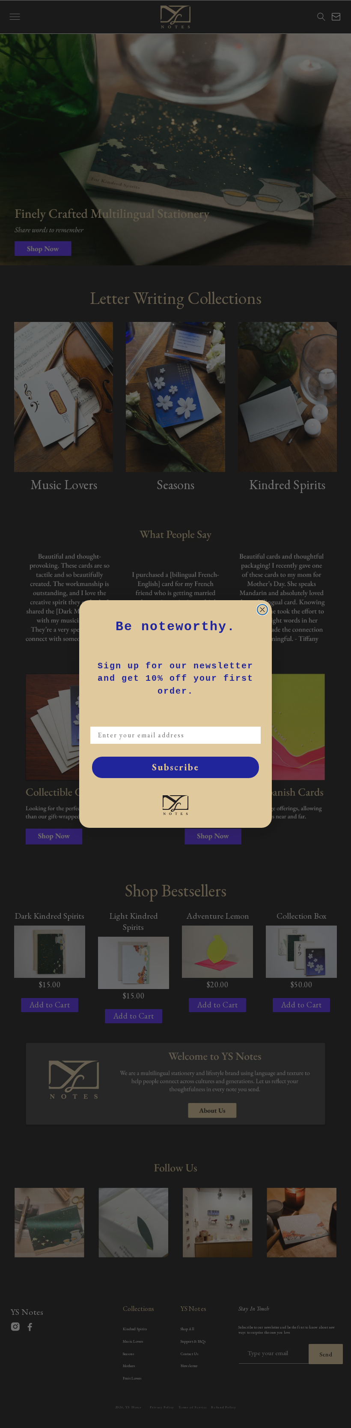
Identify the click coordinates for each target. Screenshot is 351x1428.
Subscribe (175, 767)
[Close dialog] (262, 609)
